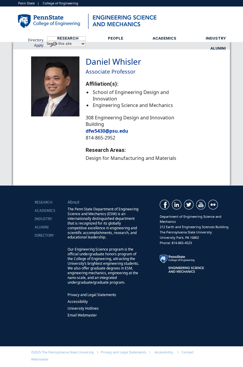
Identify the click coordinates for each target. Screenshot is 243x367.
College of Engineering (60, 3)
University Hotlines (83, 308)
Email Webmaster (82, 315)
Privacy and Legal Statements (92, 294)
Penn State (26, 3)
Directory (44, 235)
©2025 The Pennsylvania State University (62, 352)
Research (68, 38)
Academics (164, 38)
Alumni (218, 48)
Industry (216, 38)
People (115, 38)
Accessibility (78, 301)
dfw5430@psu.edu (107, 131)
